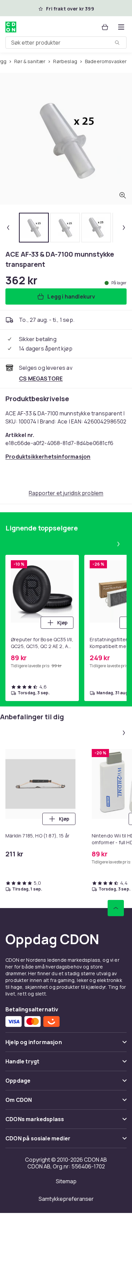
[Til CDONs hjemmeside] (10, 27)
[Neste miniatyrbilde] (124, 227)
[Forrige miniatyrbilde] (8, 227)
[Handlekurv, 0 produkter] (105, 27)
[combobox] (66, 42)
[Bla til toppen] (116, 908)
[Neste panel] (118, 544)
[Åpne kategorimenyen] (121, 27)
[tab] (34, 227)
